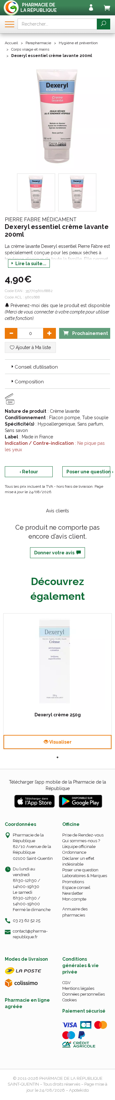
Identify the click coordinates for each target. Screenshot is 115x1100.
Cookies (69, 1000)
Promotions (73, 881)
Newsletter (72, 893)
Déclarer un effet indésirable (78, 861)
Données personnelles (83, 994)
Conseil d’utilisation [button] (36, 367)
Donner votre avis (55, 552)
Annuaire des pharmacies (75, 912)
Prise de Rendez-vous (82, 835)
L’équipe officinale (79, 846)
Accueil (11, 43)
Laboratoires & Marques (84, 875)
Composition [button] (29, 382)
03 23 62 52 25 (26, 920)
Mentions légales (78, 988)
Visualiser (60, 742)
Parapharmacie (38, 43)
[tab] (57, 367)
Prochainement (89, 333)
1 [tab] (57, 757)
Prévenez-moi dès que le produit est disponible (59, 305)
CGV (66, 982)
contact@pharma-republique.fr (30, 933)
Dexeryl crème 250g (57, 714)
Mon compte (74, 899)
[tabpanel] (57, 681)
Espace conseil (76, 887)
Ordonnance (74, 852)
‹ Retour (28, 471)
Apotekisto (79, 1090)
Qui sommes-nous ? (81, 840)
